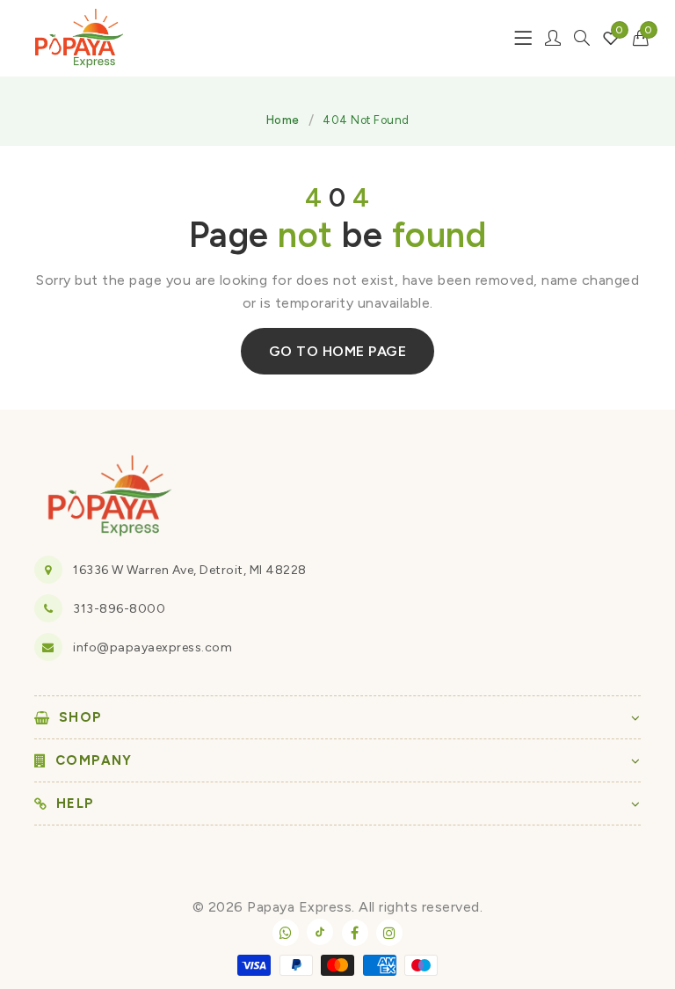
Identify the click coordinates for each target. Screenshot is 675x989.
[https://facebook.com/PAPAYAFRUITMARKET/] (355, 933)
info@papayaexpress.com (152, 647)
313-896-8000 (119, 608)
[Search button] (582, 38)
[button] (641, 38)
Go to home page (338, 351)
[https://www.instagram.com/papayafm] (389, 933)
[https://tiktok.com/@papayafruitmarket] (320, 932)
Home (283, 120)
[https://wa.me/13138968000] (285, 933)
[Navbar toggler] (523, 38)
